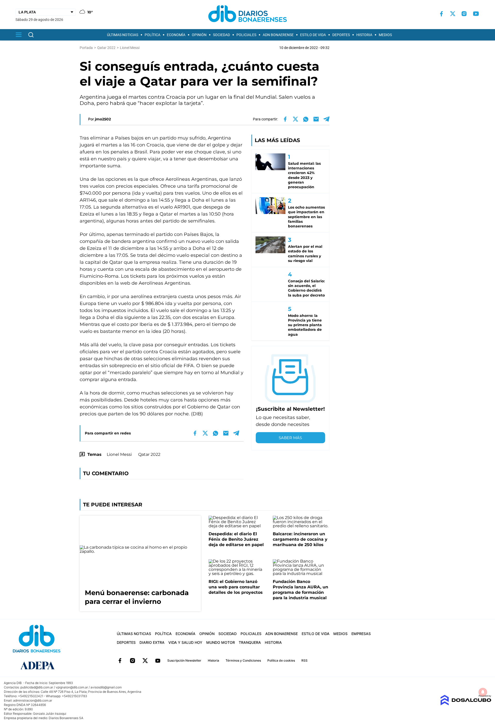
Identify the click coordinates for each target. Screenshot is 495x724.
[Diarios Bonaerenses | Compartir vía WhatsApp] (306, 119)
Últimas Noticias (122, 35)
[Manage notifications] (483, 692)
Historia (364, 35)
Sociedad (221, 35)
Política (152, 35)
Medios (385, 35)
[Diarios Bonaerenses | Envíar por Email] (316, 119)
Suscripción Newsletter (184, 660)
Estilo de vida (313, 35)
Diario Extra (151, 642)
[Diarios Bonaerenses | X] (453, 14)
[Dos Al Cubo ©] (465, 704)
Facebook (120, 660)
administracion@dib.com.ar (32, 700)
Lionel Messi (119, 454)
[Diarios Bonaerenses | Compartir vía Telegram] (326, 119)
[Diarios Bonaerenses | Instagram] (464, 14)
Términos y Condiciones (243, 660)
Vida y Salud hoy (185, 642)
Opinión (199, 35)
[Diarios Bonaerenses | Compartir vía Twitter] (295, 119)
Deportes (341, 35)
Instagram (132, 660)
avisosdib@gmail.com (106, 687)
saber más (290, 437)
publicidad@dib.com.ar (36, 687)
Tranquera (250, 642)
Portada (86, 48)
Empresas (361, 633)
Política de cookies (281, 660)
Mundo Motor (220, 642)
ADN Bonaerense (278, 35)
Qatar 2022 (149, 454)
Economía (176, 35)
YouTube (158, 660)
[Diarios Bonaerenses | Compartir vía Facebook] (285, 119)
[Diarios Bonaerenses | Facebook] (441, 14)
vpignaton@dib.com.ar (72, 687)
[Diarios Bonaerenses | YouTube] (476, 13)
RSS (304, 660)
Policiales (246, 35)
